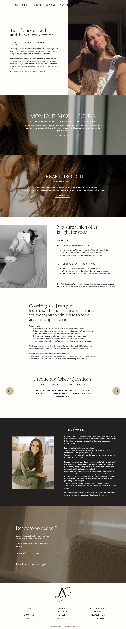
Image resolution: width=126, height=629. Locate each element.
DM (66, 287)
